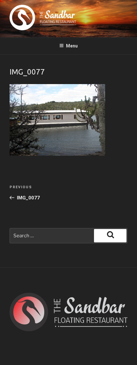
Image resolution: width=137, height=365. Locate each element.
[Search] (110, 235)
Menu (72, 45)
